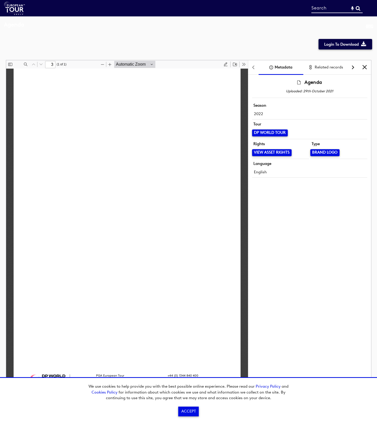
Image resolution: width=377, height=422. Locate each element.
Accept (188, 411)
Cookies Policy (104, 392)
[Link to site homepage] (14, 13)
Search (357, 8)
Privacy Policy (268, 386)
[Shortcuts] (369, 27)
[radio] (225, 64)
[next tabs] (353, 68)
